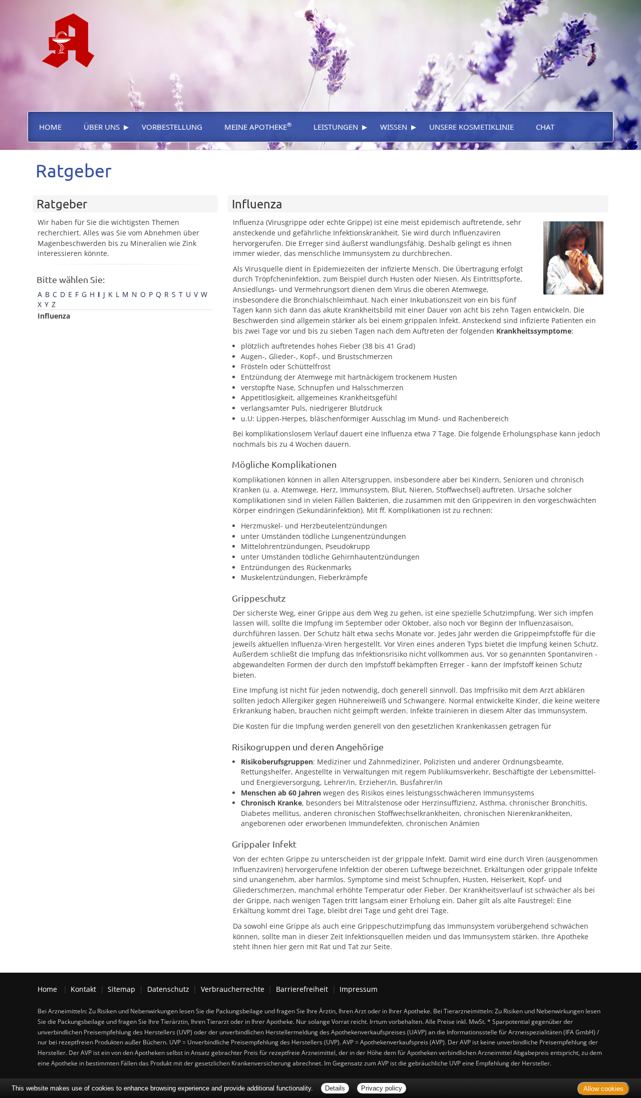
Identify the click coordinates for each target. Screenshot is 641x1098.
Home (50, 127)
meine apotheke (257, 126)
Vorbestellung (172, 127)
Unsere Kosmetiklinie (471, 127)
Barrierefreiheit (302, 989)
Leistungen (335, 127)
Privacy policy (381, 1088)
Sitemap (121, 989)
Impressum (359, 989)
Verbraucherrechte (232, 989)
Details (335, 1088)
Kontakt (83, 989)
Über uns (102, 127)
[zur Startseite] (64, 33)
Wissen (393, 127)
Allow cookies (603, 1088)
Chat (545, 127)
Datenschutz (168, 989)
